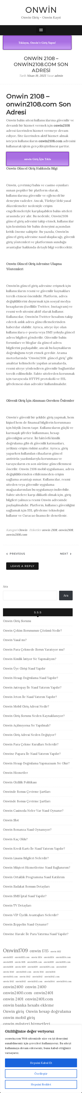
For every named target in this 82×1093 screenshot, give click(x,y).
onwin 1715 (39, 950)
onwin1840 (61, 966)
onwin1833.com (22, 957)
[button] (41, 30)
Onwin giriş (13, 1011)
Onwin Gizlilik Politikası (20, 782)
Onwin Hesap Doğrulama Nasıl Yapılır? (30, 678)
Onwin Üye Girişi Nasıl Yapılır (24, 668)
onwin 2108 (49, 530)
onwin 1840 (8, 971)
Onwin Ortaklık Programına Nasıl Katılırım (34, 877)
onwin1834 (49, 957)
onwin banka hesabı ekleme (28, 1005)
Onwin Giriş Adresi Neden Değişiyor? (29, 735)
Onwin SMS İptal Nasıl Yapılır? (25, 896)
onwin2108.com (16, 534)
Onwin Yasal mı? (15, 640)
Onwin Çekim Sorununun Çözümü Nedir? (32, 630)
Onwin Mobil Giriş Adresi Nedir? (26, 706)
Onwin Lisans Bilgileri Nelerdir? (26, 858)
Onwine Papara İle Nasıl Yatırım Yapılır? (32, 754)
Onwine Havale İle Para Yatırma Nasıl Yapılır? (35, 934)
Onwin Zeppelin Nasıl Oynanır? (25, 924)
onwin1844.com (63, 981)
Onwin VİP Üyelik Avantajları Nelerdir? (31, 915)
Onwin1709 (15, 950)
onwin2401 (43, 992)
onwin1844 (49, 981)
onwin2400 (13, 986)
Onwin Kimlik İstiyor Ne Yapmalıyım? (29, 659)
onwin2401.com (39, 999)
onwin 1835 (20, 962)
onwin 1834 (36, 957)
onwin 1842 (25, 976)
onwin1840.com (23, 971)
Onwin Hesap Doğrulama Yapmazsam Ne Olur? (36, 763)
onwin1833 (8, 957)
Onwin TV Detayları (17, 905)
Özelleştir (41, 1073)
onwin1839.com (46, 966)
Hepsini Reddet (41, 1084)
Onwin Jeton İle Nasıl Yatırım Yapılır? (30, 697)
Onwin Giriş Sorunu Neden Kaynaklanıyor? (34, 716)
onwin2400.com (17, 992)
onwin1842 (37, 976)
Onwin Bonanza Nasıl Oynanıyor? (27, 829)
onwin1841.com (10, 976)
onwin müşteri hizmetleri (26, 1023)
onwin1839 (32, 966)
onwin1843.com (34, 981)
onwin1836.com (63, 962)
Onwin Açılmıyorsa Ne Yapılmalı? (27, 725)
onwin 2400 (35, 986)
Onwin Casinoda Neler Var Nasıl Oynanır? (33, 811)
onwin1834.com (63, 957)
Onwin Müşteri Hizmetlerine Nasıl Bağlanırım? (36, 867)
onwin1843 (21, 981)
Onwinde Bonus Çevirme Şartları (26, 792)
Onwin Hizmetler (15, 773)
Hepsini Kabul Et (41, 1063)
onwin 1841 (38, 971)
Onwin (41, 10)
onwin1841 (50, 971)
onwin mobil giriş (19, 1017)
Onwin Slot (11, 820)
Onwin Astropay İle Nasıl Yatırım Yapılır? (32, 687)
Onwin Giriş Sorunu (17, 621)
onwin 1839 (20, 966)
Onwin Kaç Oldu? (15, 839)
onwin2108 (66, 530)
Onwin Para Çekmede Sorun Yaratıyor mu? (34, 649)
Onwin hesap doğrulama (48, 1011)
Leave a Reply (22, 566)
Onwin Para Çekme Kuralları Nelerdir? (31, 744)
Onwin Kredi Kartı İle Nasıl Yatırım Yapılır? (34, 848)
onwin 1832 (55, 951)
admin (59, 75)
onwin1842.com (52, 976)
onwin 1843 (8, 981)
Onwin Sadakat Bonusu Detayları (26, 886)
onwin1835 (8, 962)
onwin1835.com (34, 962)
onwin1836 (49, 962)
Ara (5, 586)
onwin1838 (8, 966)
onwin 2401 (13, 999)
